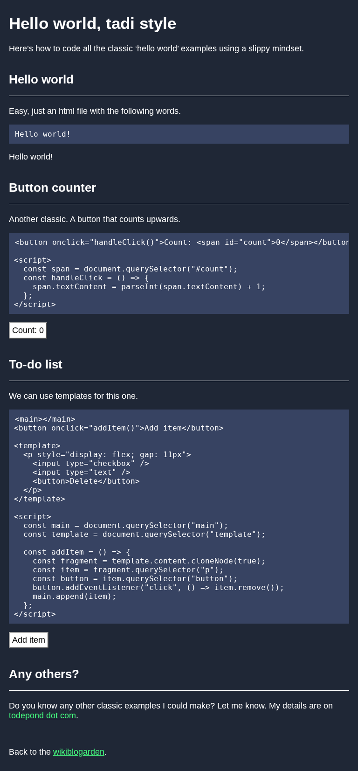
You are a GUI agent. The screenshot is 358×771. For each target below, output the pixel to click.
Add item (28, 640)
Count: (28, 330)
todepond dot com (42, 715)
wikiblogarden (78, 752)
